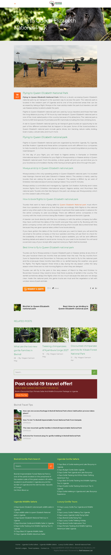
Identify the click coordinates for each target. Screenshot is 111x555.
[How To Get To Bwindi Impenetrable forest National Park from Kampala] (17, 421)
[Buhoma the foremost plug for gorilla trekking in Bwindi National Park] (17, 437)
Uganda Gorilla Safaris (30, 544)
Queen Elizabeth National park (73, 205)
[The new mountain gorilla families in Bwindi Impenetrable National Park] (17, 429)
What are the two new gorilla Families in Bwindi (25, 350)
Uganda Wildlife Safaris (48, 544)
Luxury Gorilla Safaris (65, 544)
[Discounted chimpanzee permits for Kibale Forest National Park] (84, 334)
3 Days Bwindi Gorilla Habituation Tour (71, 523)
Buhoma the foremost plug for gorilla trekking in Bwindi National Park (51, 436)
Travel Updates (33, 548)
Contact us (45, 548)
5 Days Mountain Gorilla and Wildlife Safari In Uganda (34, 523)
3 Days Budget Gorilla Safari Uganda (70, 470)
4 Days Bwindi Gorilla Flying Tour (69, 518)
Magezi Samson (28, 358)
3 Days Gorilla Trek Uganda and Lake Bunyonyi (74, 472)
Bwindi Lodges (21, 548)
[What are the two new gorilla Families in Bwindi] (27, 335)
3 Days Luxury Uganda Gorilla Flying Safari (73, 515)
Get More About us (21, 490)
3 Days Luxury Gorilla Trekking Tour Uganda (73, 512)
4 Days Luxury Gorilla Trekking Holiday (71, 521)
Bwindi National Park (83, 544)
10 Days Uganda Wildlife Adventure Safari (29, 534)
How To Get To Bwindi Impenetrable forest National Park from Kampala (52, 420)
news (56, 288)
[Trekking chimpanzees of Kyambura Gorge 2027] (55, 334)
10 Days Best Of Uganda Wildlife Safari (28, 531)
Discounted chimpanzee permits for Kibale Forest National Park (84, 350)
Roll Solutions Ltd (85, 551)
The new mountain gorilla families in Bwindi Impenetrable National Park (52, 428)
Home (17, 544)
